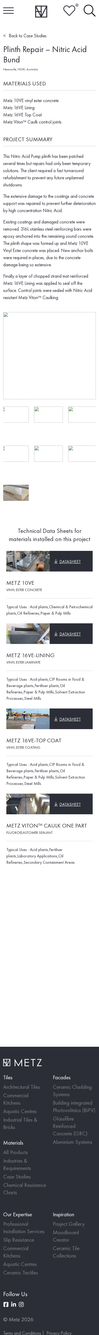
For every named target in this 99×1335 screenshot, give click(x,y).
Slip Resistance (18, 1239)
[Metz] (41, 11)
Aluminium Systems (72, 1141)
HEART (69, 11)
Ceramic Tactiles (20, 1272)
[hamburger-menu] (8, 10)
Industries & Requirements (17, 1164)
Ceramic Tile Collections (66, 1252)
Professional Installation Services (23, 1227)
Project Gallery (69, 1223)
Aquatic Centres (20, 1111)
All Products (15, 1152)
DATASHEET (70, 561)
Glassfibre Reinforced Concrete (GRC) (70, 1126)
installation (49, 938)
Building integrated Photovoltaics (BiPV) (74, 1106)
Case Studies (17, 1176)
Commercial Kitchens (16, 1099)
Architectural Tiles (21, 1086)
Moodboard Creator (66, 1236)
